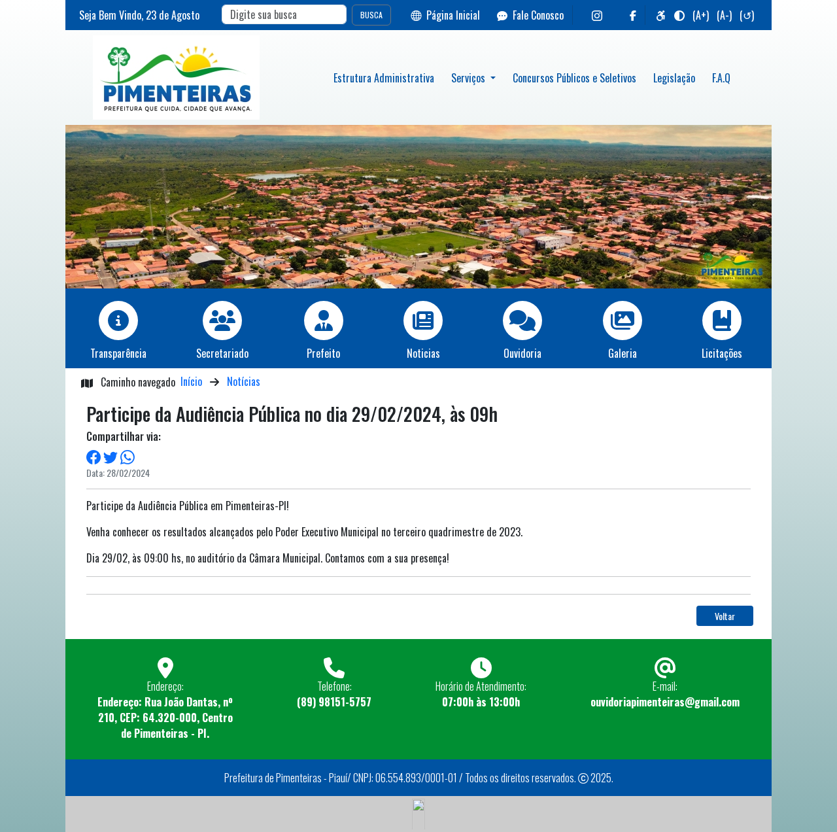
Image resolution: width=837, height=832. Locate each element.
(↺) (747, 15)
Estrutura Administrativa (383, 78)
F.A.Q (721, 78)
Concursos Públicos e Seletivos (574, 78)
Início (191, 381)
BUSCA (371, 14)
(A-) (724, 15)
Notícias (243, 381)
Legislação (674, 78)
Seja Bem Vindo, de (139, 15)
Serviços (469, 78)
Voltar (725, 616)
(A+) (700, 15)
